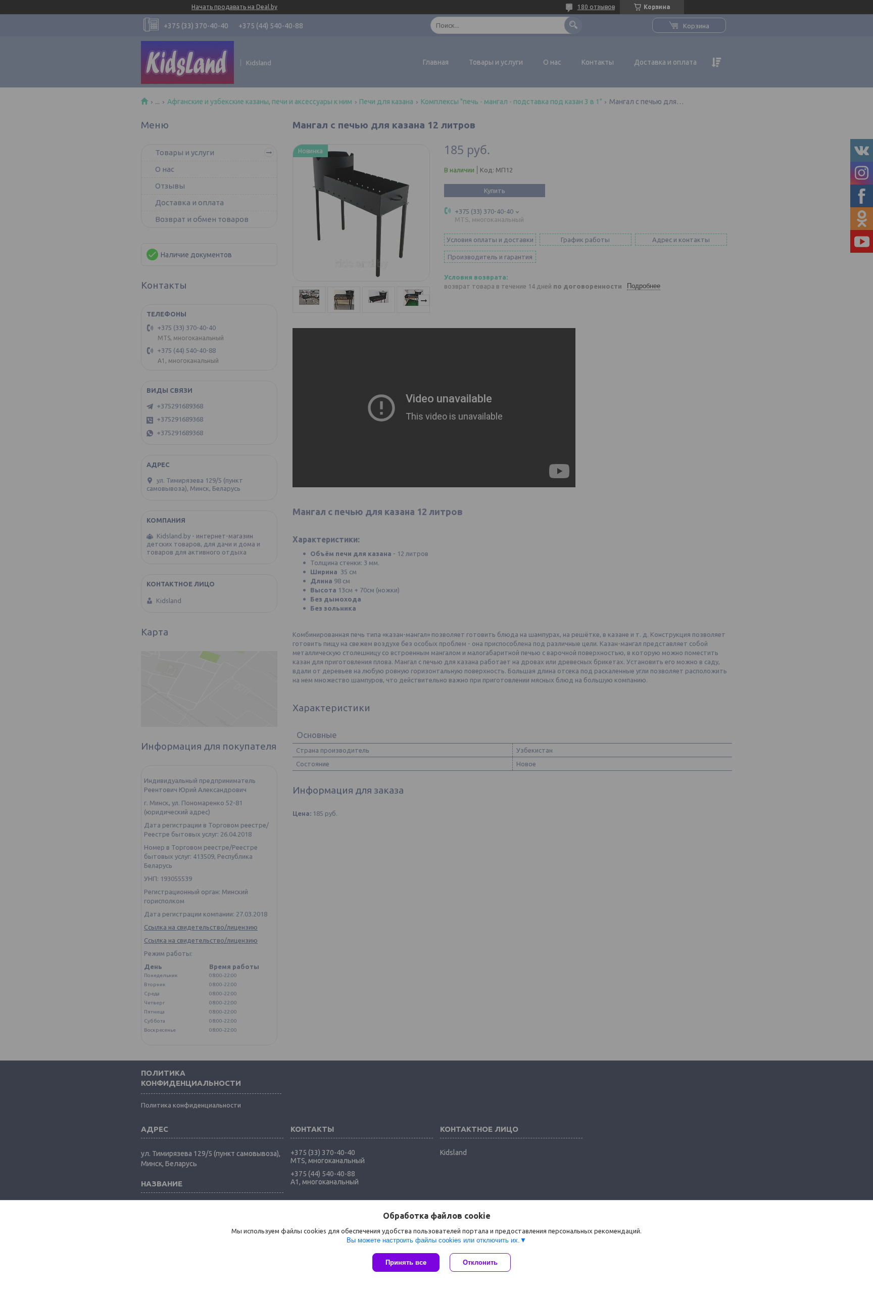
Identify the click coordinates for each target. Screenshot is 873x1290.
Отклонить (480, 1262)
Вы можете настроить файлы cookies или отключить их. (433, 1240)
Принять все (405, 1262)
